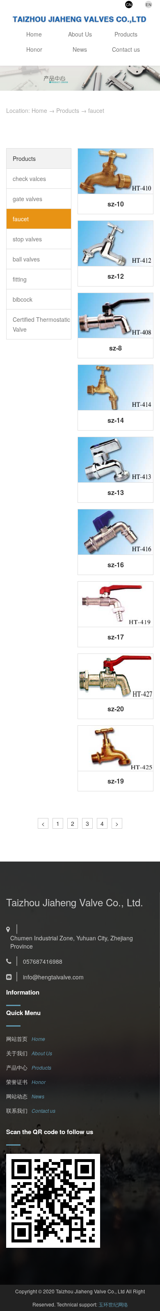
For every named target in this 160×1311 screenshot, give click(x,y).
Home (34, 34)
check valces (29, 178)
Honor (34, 49)
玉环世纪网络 (113, 1304)
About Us (80, 34)
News (80, 49)
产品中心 (16, 1067)
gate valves (27, 199)
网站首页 (16, 1039)
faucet (96, 110)
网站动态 (16, 1096)
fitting (20, 279)
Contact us (126, 49)
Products (125, 34)
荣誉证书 (16, 1082)
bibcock (22, 299)
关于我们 (16, 1053)
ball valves (26, 259)
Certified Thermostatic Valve (41, 324)
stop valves (27, 239)
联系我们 (16, 1110)
